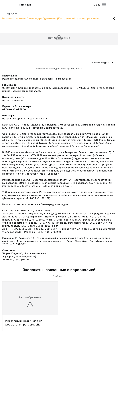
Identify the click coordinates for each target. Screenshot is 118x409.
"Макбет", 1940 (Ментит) (17, 259)
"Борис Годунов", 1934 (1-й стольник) (25, 253)
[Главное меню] (103, 5)
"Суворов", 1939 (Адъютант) (19, 256)
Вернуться (12, 13)
